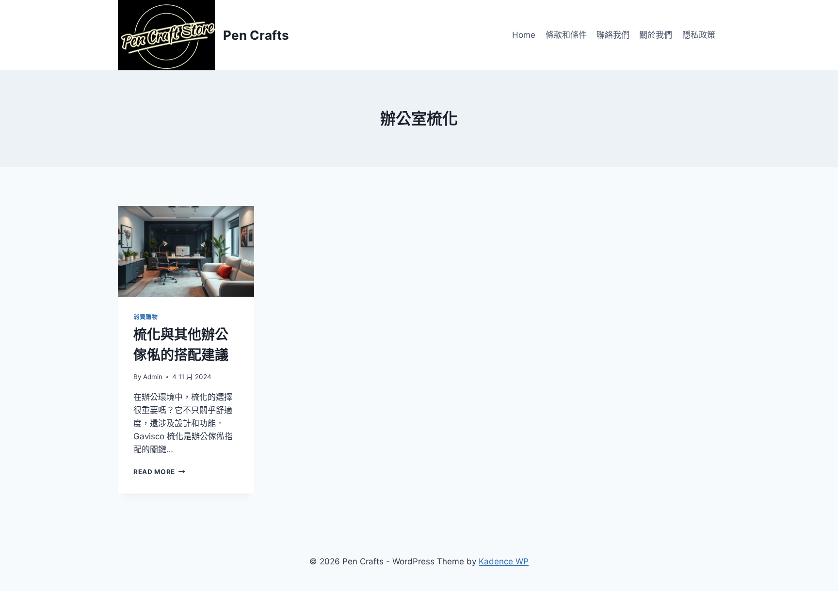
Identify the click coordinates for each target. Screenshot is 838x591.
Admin (152, 377)
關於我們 (655, 35)
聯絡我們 (612, 35)
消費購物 (145, 316)
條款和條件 (566, 35)
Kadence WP (504, 561)
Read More (157, 472)
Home (523, 35)
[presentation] (186, 251)
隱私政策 (698, 35)
